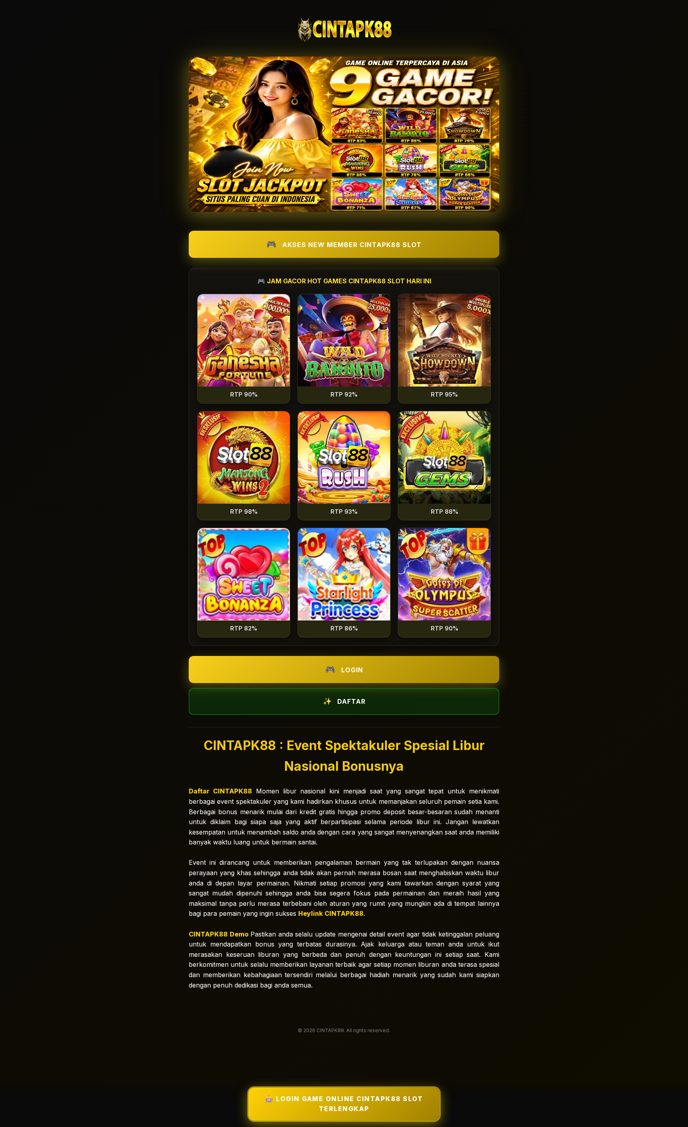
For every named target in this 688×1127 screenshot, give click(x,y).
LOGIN (352, 670)
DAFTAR (351, 701)
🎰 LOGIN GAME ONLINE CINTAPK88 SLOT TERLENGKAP (344, 1104)
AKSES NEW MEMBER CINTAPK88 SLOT (352, 245)
